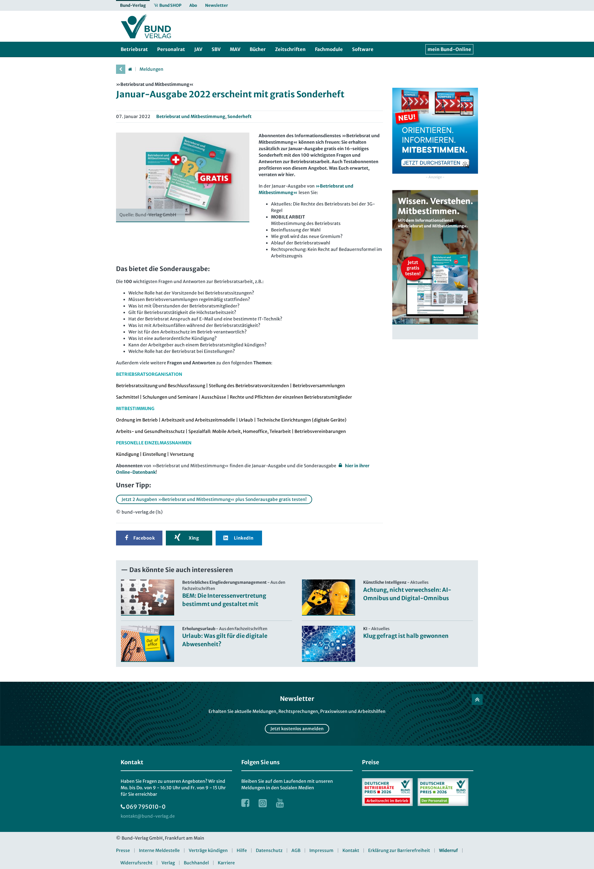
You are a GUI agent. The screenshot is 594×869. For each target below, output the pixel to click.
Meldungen (151, 69)
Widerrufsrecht (136, 863)
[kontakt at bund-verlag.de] (148, 816)
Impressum (321, 850)
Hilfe (242, 850)
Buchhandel (196, 863)
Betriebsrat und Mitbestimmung (190, 116)
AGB (295, 850)
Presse (123, 850)
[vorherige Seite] (120, 69)
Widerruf (448, 850)
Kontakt (350, 850)
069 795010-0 (146, 806)
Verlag (168, 863)
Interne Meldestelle (159, 850)
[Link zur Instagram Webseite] (262, 803)
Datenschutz (269, 850)
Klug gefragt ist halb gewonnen (406, 635)
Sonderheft (239, 116)
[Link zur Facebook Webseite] (245, 803)
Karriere (226, 863)
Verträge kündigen (208, 850)
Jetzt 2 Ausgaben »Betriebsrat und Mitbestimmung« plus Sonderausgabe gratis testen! (214, 499)
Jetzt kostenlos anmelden (297, 728)
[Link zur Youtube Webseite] (280, 803)
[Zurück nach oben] (477, 699)
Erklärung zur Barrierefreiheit (399, 850)
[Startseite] (130, 69)
